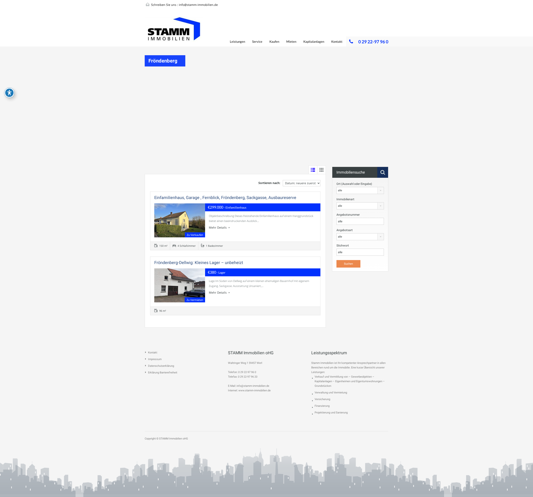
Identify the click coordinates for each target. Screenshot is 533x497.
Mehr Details (218, 227)
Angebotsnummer (348, 214)
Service (257, 41)
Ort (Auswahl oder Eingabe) (354, 183)
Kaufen (274, 41)
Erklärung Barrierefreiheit (162, 372)
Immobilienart (345, 199)
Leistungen (237, 41)
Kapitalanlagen (313, 41)
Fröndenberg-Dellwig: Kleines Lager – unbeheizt (198, 262)
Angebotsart (344, 230)
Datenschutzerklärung (161, 365)
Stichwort (342, 245)
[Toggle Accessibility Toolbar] (9, 93)
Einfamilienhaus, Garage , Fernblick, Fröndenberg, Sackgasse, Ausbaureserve (225, 197)
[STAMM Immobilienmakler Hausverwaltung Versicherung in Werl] (174, 31)
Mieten (291, 41)
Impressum (155, 359)
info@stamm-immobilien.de (198, 5)
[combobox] (360, 190)
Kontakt (336, 41)
